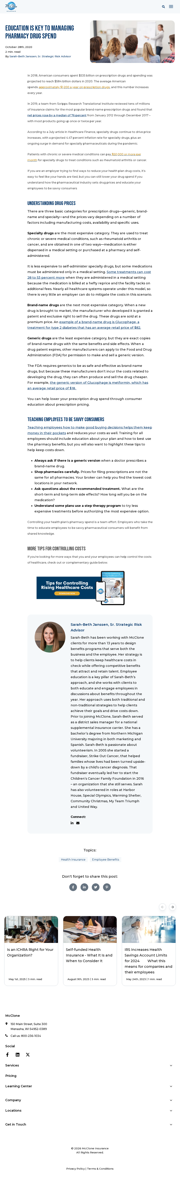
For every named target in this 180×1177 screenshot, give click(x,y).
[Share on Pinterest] (107, 887)
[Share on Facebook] (73, 887)
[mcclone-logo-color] (53, 6)
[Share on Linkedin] (84, 887)
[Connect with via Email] (79, 823)
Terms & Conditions (100, 1168)
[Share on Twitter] (95, 887)
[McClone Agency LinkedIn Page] (17, 1054)
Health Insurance (73, 859)
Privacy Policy (75, 1168)
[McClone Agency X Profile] (28, 1054)
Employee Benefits (105, 859)
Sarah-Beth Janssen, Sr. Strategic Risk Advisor (40, 56)
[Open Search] (164, 6)
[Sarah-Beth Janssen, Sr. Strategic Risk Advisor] (50, 637)
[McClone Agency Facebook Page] (7, 1054)
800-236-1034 (31, 1036)
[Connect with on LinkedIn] (73, 823)
